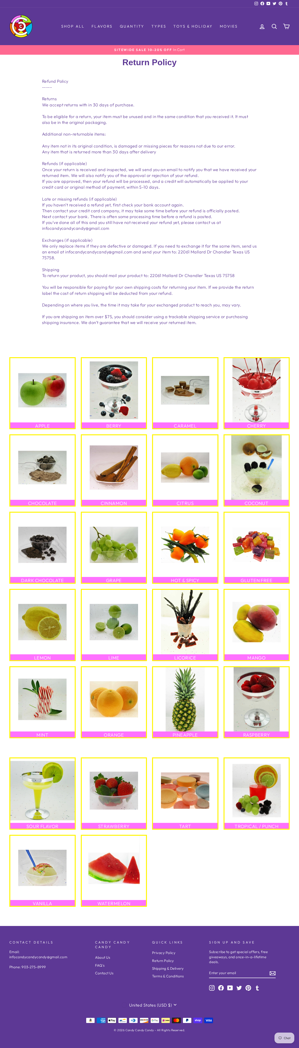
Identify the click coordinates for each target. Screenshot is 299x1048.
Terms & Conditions (168, 976)
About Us (102, 957)
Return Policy (163, 960)
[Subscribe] (273, 973)
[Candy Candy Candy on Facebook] (221, 988)
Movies (229, 26)
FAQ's (100, 965)
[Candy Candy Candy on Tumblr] (257, 988)
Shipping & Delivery (168, 968)
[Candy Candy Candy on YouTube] (230, 988)
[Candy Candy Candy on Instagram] (212, 988)
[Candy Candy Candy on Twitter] (239, 988)
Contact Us (104, 973)
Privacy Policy (163, 953)
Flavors (102, 26)
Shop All (73, 26)
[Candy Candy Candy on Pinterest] (248, 988)
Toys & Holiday (193, 26)
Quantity (132, 26)
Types (158, 26)
